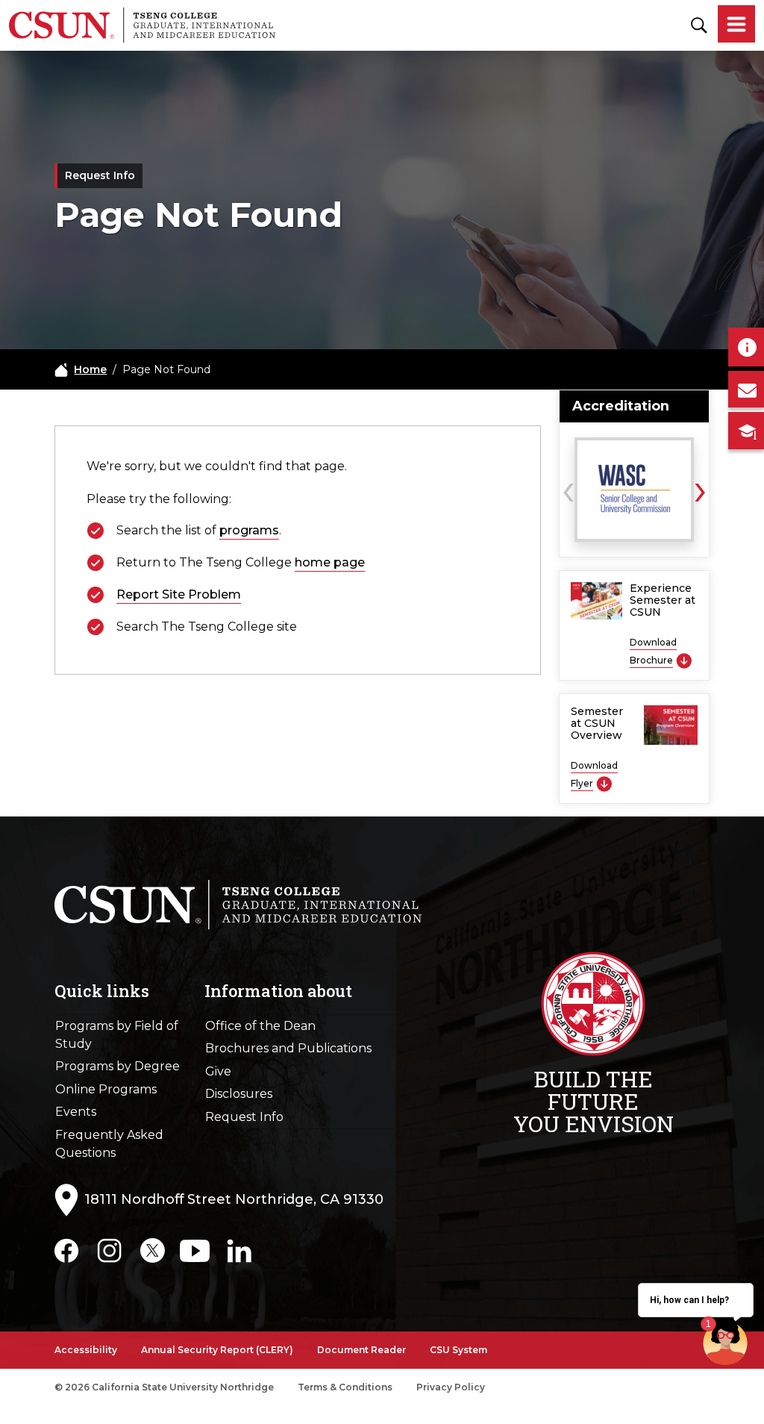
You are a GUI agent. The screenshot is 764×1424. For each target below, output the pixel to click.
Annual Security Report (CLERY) (217, 1349)
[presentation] (568, 488)
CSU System (458, 1349)
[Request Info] (746, 347)
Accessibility (85, 1349)
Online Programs (106, 1089)
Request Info (244, 1117)
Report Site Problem (178, 594)
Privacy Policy (450, 1387)
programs (249, 530)
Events (75, 1112)
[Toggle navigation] (736, 25)
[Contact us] (746, 389)
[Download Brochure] (684, 660)
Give (218, 1071)
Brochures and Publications (288, 1048)
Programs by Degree (117, 1066)
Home (90, 369)
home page (330, 562)
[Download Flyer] (604, 783)
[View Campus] (746, 430)
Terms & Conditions (345, 1387)
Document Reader (361, 1349)
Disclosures (238, 1094)
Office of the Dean (260, 1026)
